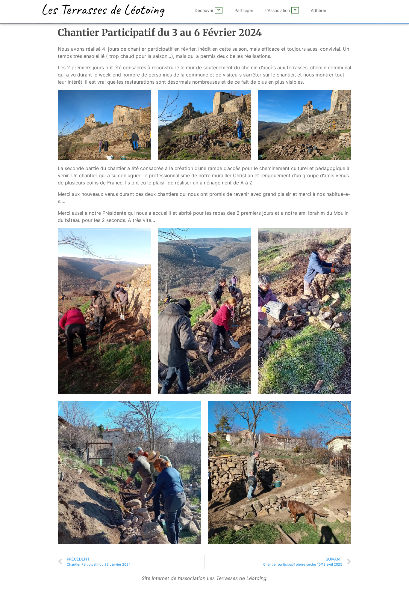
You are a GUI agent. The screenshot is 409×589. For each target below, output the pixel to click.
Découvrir (204, 10)
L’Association (277, 10)
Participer (243, 10)
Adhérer (318, 10)
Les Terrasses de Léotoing (102, 9)
